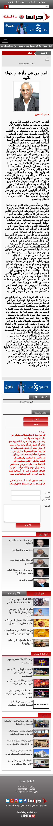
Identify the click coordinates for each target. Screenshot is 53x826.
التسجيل (36, 419)
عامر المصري (42, 114)
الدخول (36, 424)
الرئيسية (43, 53)
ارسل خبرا (20, 2)
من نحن (41, 2)
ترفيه (10, 2)
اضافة (28, 525)
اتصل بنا (31, 2)
